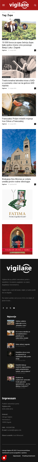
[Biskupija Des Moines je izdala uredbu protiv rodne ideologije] (19, 153)
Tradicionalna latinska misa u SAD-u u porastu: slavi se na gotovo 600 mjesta (18, 83)
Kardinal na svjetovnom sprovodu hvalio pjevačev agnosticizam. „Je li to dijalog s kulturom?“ (23, 381)
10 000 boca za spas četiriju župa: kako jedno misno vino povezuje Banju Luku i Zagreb (18, 45)
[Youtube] (14, 308)
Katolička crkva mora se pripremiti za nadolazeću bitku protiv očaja (23, 355)
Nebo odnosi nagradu (23, 344)
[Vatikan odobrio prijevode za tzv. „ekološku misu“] (10, 322)
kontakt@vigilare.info (14, 430)
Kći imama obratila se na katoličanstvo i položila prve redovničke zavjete (23, 334)
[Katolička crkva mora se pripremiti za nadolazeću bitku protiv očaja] (10, 353)
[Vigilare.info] (19, 5)
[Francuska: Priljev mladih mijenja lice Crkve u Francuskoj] (19, 104)
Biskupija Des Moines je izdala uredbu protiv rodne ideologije (16, 180)
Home (4, 12)
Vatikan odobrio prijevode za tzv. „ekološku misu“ (21, 323)
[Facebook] (3, 308)
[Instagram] (7, 308)
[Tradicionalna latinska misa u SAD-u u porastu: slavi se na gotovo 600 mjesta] (19, 66)
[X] (10, 308)
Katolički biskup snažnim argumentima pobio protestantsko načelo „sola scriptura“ (23, 368)
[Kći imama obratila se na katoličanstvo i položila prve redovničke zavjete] (10, 332)
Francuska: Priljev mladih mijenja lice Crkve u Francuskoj (17, 119)
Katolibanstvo (6, 77)
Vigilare (4, 50)
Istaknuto (5, 39)
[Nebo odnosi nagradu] (10, 345)
